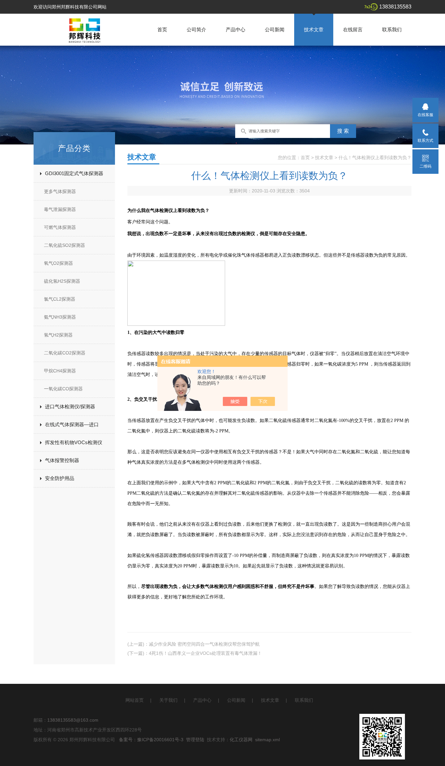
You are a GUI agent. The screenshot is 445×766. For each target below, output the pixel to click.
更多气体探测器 (60, 191)
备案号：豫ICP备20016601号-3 (151, 739)
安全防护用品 (59, 478)
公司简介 (196, 29)
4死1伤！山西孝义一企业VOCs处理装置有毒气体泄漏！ (205, 653)
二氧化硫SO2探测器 (64, 245)
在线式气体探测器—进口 (72, 424)
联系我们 (392, 29)
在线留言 (353, 29)
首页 (162, 29)
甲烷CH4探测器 (60, 370)
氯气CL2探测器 (59, 299)
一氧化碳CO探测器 (63, 388)
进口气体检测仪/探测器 (70, 406)
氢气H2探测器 (58, 335)
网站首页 (134, 700)
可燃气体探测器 (60, 227)
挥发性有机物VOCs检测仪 (73, 442)
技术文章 (313, 29)
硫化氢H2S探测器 (62, 281)
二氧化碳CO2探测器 (64, 352)
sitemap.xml (267, 739)
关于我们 (168, 700)
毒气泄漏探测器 (60, 209)
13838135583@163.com (72, 720)
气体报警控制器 (62, 460)
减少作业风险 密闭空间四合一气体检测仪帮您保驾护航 (204, 644)
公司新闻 (274, 29)
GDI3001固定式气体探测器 (74, 173)
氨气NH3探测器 (60, 317)
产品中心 (235, 29)
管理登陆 (195, 739)
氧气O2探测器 (58, 263)
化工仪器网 (241, 739)
